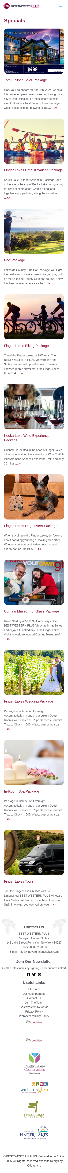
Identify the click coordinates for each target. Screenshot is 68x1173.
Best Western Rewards (34, 1007)
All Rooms (34, 989)
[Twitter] (34, 974)
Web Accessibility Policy (34, 1015)
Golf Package (14, 260)
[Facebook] (28, 974)
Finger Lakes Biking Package (26, 346)
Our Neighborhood (34, 993)
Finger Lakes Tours (19, 881)
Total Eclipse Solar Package (25, 80)
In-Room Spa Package (21, 791)
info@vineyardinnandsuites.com (39, 951)
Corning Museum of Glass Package (31, 611)
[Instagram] (39, 974)
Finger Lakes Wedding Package (28, 701)
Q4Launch (33, 1165)
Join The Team (34, 1002)
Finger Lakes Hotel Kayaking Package (33, 170)
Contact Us (34, 998)
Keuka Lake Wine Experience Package (27, 438)
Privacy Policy (34, 1011)
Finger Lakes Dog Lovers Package (30, 526)
